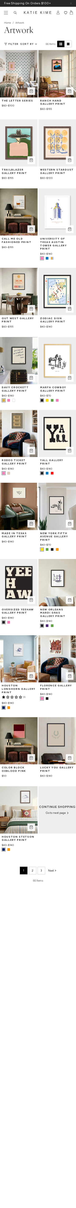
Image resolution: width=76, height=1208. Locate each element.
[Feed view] (68, 44)
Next (51, 870)
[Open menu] (6, 12)
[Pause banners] (70, 3)
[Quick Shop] (31, 91)
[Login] (58, 12)
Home (7, 22)
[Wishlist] (65, 12)
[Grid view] (60, 44)
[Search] (15, 12)
